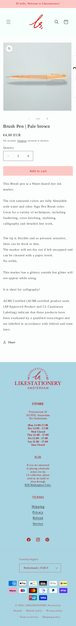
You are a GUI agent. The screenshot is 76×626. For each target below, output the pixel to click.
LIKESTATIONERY (36, 605)
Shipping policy (51, 617)
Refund (38, 518)
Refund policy (34, 610)
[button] (8, 22)
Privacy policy (54, 610)
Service (38, 523)
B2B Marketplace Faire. (38, 484)
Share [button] (11, 342)
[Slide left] (28, 118)
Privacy (38, 512)
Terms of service (29, 617)
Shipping (21, 141)
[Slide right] (47, 118)
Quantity (8, 147)
